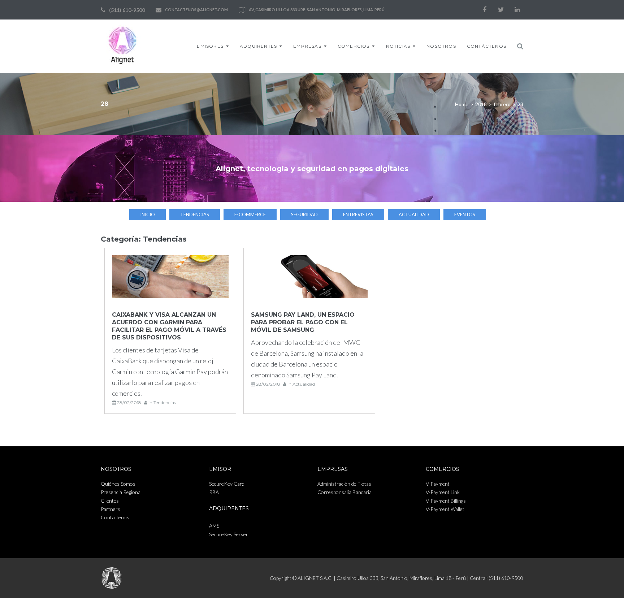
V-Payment (438, 484)
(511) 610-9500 (127, 10)
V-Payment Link (443, 492)
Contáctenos (486, 46)
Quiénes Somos (118, 484)
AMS (214, 526)
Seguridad (304, 214)
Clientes (110, 501)
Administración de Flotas (344, 484)
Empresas (307, 46)
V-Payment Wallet (445, 509)
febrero (502, 104)
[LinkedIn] (517, 10)
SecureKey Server (228, 534)
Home (461, 104)
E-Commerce (250, 214)
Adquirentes (258, 46)
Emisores (210, 46)
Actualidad (414, 214)
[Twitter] (501, 10)
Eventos (464, 214)
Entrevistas (358, 214)
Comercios (354, 46)
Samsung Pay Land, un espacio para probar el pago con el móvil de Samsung (303, 322)
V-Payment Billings (446, 501)
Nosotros (441, 46)
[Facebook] (484, 10)
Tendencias (194, 214)
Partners (110, 509)
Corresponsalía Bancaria (344, 492)
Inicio (147, 214)
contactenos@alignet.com (196, 9)
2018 (481, 104)
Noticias (398, 46)
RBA (214, 492)
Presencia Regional (121, 492)
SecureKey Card (226, 484)
